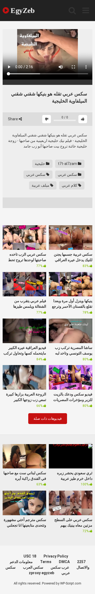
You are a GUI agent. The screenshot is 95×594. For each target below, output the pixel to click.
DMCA (64, 562)
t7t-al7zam (68, 164)
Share (13, 119)
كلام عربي (70, 185)
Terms (45, 562)
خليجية (40, 164)
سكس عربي (68, 174)
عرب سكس (60, 567)
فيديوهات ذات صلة (48, 418)
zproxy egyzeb (41, 573)
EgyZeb (22, 10)
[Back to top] (85, 583)
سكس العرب (33, 567)
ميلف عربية (41, 185)
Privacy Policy (56, 556)
